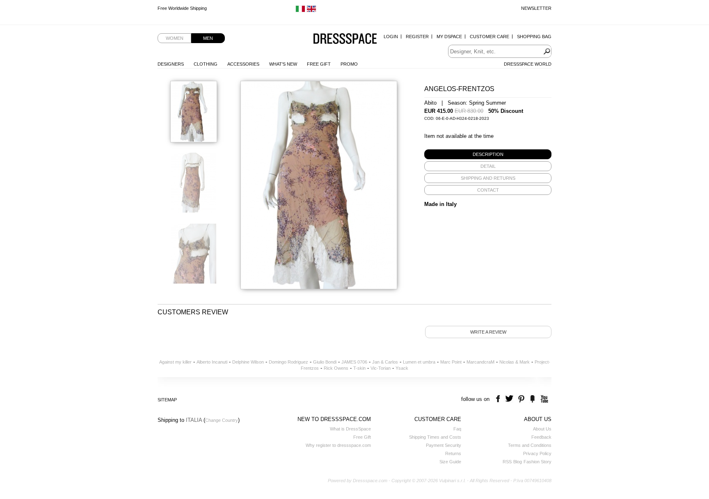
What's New (283, 64)
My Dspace (449, 36)
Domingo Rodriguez (288, 361)
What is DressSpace (350, 428)
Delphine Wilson (248, 361)
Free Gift (319, 64)
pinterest (521, 399)
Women (174, 38)
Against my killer (175, 361)
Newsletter (536, 8)
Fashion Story (537, 461)
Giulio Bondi (324, 361)
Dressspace (345, 39)
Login (391, 36)
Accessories (243, 64)
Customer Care (489, 36)
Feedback (541, 437)
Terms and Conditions (529, 445)
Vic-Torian (381, 368)
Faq (457, 428)
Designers (171, 64)
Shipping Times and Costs (435, 437)
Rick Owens (336, 368)
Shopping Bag (534, 36)
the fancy (532, 399)
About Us (542, 428)
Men (208, 38)
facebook (499, 399)
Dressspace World (527, 64)
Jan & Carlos (385, 361)
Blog (517, 461)
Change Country (221, 420)
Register (417, 36)
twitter (510, 399)
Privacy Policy (537, 453)
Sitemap (167, 399)
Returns (453, 453)
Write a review (488, 332)
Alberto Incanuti (212, 361)
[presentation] (487, 154)
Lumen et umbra (419, 361)
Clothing (205, 64)
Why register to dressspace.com (338, 445)
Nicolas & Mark (514, 361)
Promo (349, 64)
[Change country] (300, 10)
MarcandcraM (480, 361)
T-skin (359, 368)
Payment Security (443, 445)
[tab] (487, 154)
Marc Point (451, 361)
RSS (507, 461)
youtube (543, 399)
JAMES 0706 (354, 361)
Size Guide (450, 461)
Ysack (402, 368)
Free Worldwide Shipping (182, 8)
